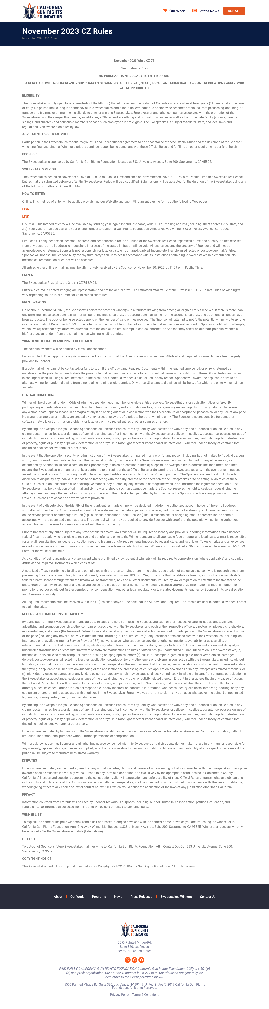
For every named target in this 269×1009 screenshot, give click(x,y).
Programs (99, 897)
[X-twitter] (128, 960)
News (118, 897)
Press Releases (141, 897)
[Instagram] (134, 960)
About (58, 897)
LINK (25, 209)
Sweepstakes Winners (176, 897)
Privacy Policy (120, 995)
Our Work (77, 897)
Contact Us (207, 897)
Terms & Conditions (145, 995)
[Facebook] (141, 960)
